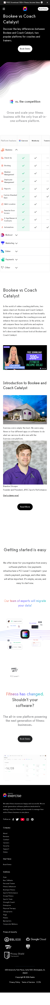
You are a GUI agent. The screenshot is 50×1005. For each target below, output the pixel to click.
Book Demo (43, 9)
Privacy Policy (14, 982)
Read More (26, 506)
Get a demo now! (11, 495)
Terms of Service (28, 982)
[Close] (47, 2)
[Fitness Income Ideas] (25, 357)
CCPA (38, 982)
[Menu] (4, 8)
